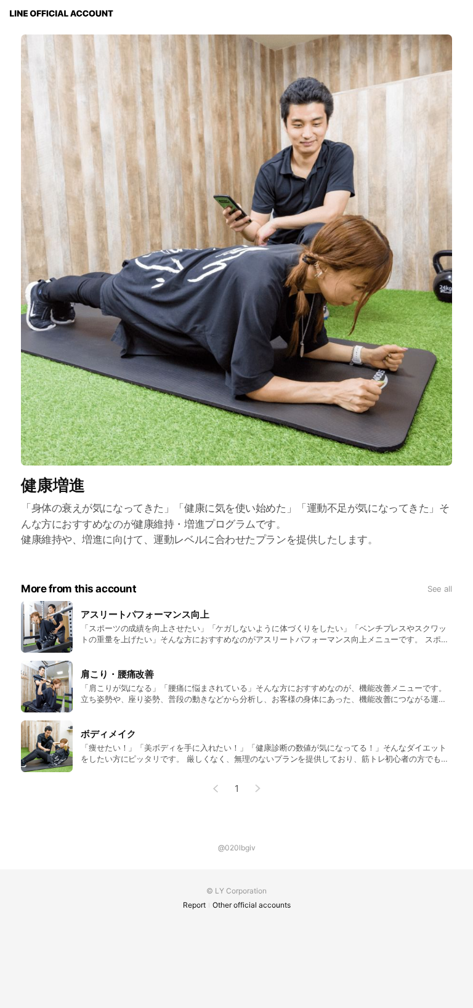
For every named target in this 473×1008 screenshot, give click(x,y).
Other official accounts (251, 904)
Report (194, 904)
